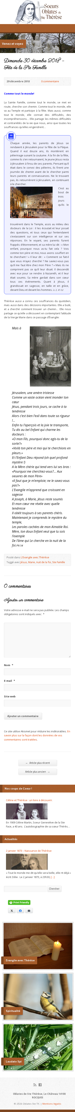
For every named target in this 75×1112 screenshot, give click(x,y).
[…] (53, 877)
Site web (10, 696)
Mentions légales (51, 1103)
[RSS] (34, 1084)
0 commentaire (38, 81)
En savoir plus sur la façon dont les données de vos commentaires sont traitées (37, 735)
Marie (31, 562)
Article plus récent (37, 762)
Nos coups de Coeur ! (18, 788)
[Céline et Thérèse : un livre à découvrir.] (27, 811)
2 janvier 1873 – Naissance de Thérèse (29, 851)
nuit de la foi (43, 562)
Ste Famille (58, 562)
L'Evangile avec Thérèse (35, 557)
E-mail (9, 681)
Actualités (11, 839)
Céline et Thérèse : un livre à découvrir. (29, 800)
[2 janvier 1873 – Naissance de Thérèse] (27, 862)
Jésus (23, 562)
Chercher (54, 888)
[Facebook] (40, 1084)
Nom (8, 665)
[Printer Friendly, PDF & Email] (19, 902)
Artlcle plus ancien (37, 771)
